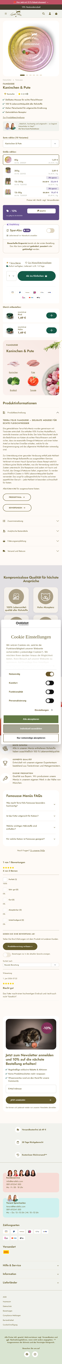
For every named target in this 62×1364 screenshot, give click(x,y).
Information (9, 1274)
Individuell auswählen (31, 728)
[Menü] (6, 13)
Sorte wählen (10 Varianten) (15, 137)
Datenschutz (7, 1306)
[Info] (27, 94)
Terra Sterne (15, 262)
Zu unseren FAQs (37, 850)
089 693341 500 (13, 1184)
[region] (31, 48)
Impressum (7, 1301)
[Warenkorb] (56, 13)
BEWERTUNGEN (15, 508)
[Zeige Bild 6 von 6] (41, 75)
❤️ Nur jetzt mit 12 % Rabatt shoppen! (30, 2)
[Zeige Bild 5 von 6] (37, 75)
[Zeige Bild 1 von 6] (22, 75)
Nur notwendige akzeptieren (31, 738)
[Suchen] (43, 13)
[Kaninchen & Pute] (31, 48)
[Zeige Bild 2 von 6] (27, 75)
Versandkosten (48, 1337)
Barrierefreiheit (8, 1320)
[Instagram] (35, 1354)
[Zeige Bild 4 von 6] (34, 75)
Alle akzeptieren (31, 719)
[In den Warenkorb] (51, 315)
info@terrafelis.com (14, 1181)
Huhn (20, 329)
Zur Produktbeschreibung (14, 117)
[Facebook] (27, 1354)
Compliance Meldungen (12, 1315)
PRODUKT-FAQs (15, 497)
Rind (20, 314)
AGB (4, 1297)
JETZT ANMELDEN (18, 1100)
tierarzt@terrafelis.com (15, 1206)
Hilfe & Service (12, 1265)
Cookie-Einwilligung (10, 1324)
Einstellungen (42, 710)
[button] (31, 804)
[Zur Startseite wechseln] (15, 13)
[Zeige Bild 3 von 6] (30, 75)
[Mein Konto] (50, 13)
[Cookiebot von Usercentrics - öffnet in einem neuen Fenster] (16, 624)
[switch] (50, 683)
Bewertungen (7, 1311)
